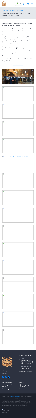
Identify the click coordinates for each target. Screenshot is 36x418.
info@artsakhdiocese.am (26, 371)
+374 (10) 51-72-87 (27, 355)
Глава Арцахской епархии (7, 385)
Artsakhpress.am (18, 65)
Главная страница (8, 10)
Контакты (21, 389)
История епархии (7, 382)
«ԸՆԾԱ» (21, 382)
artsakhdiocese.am (15, 396)
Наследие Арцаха (7, 389)
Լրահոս (20, 10)
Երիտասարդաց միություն (24, 385)
